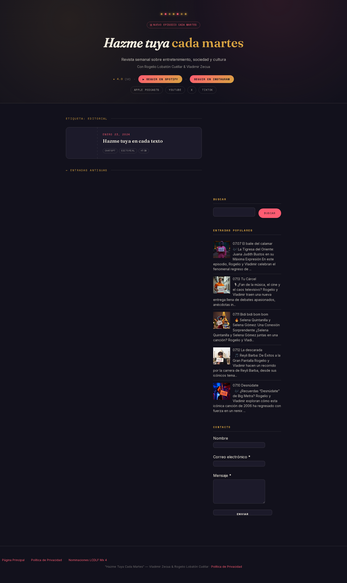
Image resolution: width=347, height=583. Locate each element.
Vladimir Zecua (198, 67)
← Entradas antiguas (87, 170)
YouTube (175, 90)
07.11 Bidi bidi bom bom (250, 314)
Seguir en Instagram (212, 79)
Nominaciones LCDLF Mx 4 (88, 560)
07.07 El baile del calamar (252, 244)
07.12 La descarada (247, 350)
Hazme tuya (173, 42)
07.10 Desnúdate (245, 385)
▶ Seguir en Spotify (160, 79)
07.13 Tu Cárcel (244, 279)
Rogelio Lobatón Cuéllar (163, 67)
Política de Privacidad (46, 560)
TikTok (207, 90)
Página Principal (13, 560)
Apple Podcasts (146, 90)
